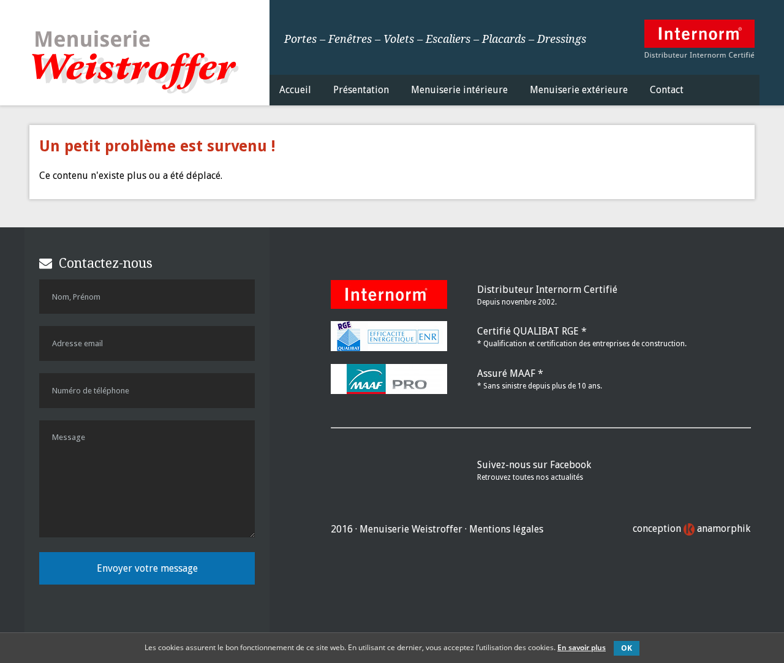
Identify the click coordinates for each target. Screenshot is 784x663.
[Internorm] (389, 305)
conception (691, 528)
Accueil (295, 90)
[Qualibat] (389, 348)
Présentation (361, 90)
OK (626, 648)
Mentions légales (506, 529)
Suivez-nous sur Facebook (534, 465)
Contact (667, 90)
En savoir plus (581, 647)
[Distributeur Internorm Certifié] (699, 59)
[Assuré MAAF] (389, 390)
